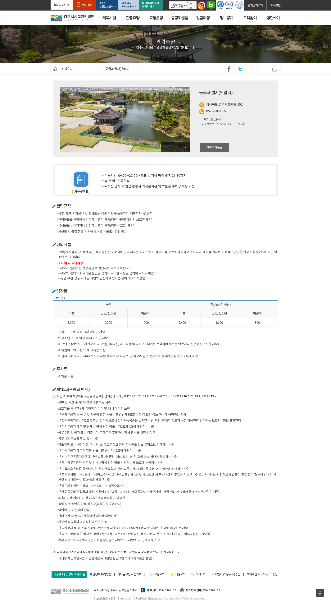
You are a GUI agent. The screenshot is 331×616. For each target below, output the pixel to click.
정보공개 (226, 18)
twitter (240, 69)
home (55, 69)
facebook (229, 69)
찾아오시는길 (214, 147)
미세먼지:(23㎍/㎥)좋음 (226, 574)
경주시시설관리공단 (72, 18)
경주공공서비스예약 (128, 5)
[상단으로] (320, 593)
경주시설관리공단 (71, 591)
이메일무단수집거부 (129, 574)
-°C (159, 574)
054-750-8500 (167, 590)
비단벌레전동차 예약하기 (150, 5)
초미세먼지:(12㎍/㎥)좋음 (262, 574)
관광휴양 (132, 18)
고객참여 (249, 18)
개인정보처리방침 (100, 574)
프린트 (274, 69)
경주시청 (64, 4)
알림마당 (203, 18)
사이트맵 (275, 5)
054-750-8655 (216, 111)
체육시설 (109, 18)
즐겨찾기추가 (255, 5)
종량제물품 (179, 18)
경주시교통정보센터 (106, 5)
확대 (251, 69)
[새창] (183, 5)
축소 (263, 69)
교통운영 (156, 18)
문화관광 (86, 4)
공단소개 (273, 18)
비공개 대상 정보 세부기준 (69, 574)
